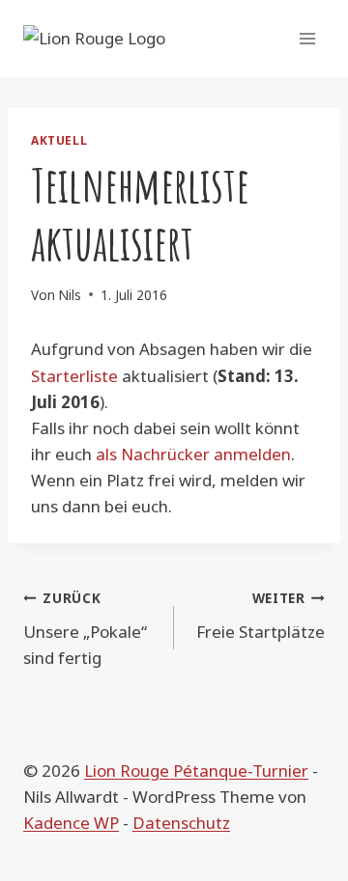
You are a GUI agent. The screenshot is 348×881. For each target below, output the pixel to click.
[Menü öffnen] (307, 38)
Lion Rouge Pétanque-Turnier (196, 770)
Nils (69, 295)
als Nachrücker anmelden (193, 454)
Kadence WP (71, 823)
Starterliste (74, 376)
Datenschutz (181, 823)
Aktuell (59, 140)
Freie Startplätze (260, 616)
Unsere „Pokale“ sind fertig (85, 629)
